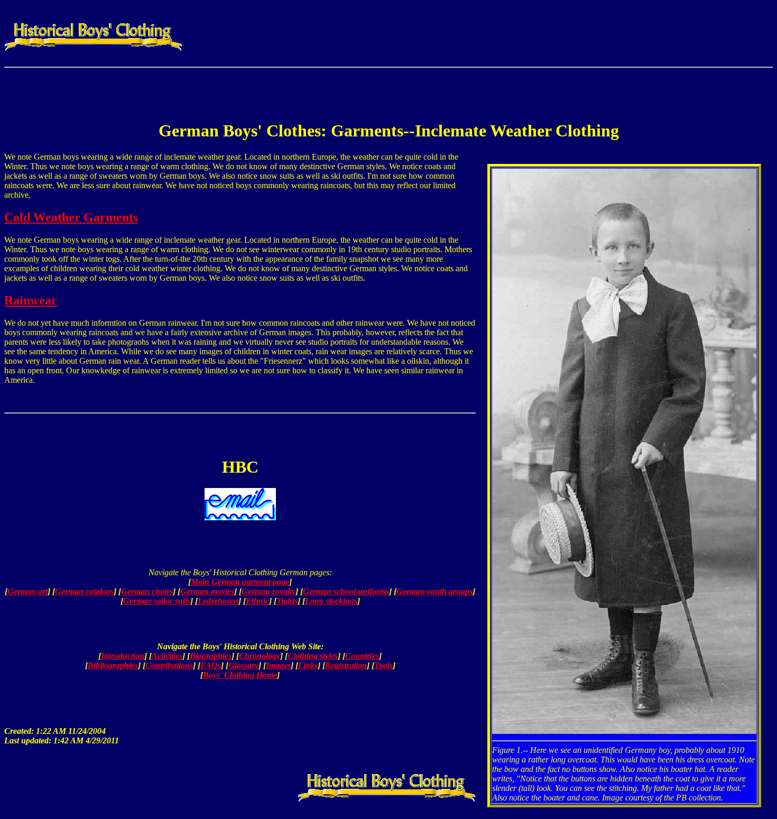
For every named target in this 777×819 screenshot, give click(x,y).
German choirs (147, 591)
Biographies (211, 655)
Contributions (169, 665)
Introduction (122, 655)
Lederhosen (218, 600)
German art (27, 591)
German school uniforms (346, 591)
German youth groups (434, 591)
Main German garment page (240, 581)
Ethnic (257, 600)
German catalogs (84, 591)
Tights (287, 600)
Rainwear (30, 300)
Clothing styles (313, 655)
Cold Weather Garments (71, 217)
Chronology (259, 655)
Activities (167, 655)
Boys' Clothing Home (240, 674)
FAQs (210, 665)
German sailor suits (156, 600)
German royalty (268, 591)
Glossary (243, 665)
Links (308, 665)
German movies (207, 591)
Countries (362, 655)
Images (278, 665)
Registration (346, 665)
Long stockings (331, 600)
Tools (383, 665)
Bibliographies (113, 665)
